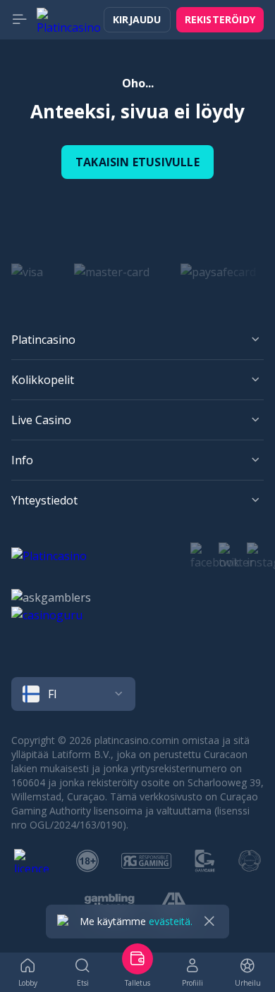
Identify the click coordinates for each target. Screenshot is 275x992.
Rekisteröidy (220, 19)
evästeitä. (170, 921)
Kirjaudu (137, 19)
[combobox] (137, 694)
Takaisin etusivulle (137, 162)
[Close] (209, 921)
